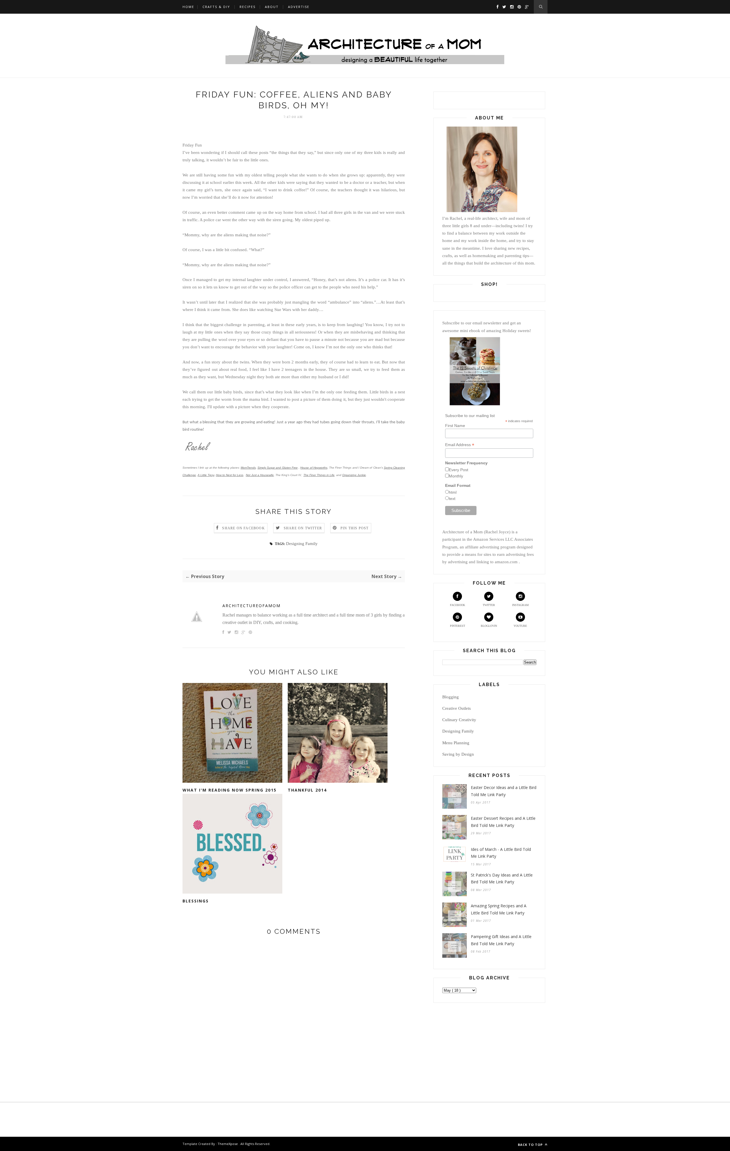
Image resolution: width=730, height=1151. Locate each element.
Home (188, 7)
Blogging (450, 697)
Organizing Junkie (354, 475)
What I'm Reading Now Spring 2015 (229, 790)
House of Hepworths (313, 467)
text (452, 498)
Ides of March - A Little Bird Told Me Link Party (501, 853)
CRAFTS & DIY (216, 7)
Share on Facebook (243, 528)
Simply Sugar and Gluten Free (277, 467)
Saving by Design (458, 754)
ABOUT (272, 7)
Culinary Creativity (459, 719)
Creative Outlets (456, 708)
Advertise (298, 7)
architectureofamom (251, 605)
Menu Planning (455, 743)
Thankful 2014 (307, 790)
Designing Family (302, 543)
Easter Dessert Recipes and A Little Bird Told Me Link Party (503, 822)
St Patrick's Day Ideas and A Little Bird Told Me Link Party (502, 878)
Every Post (458, 469)
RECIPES (248, 7)
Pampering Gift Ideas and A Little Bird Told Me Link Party (501, 940)
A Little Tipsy (206, 475)
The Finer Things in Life (318, 475)
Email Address (459, 445)
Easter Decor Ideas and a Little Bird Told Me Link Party (503, 791)
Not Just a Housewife (260, 475)
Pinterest (457, 625)
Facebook (457, 605)
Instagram (520, 605)
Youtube (520, 625)
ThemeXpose (228, 1144)
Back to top (531, 1144)
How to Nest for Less (229, 475)
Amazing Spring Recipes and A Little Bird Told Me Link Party (498, 909)
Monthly (456, 476)
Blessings (195, 901)
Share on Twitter (303, 528)
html (453, 492)
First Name (455, 425)
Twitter (489, 605)
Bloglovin (489, 625)
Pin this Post (354, 528)
